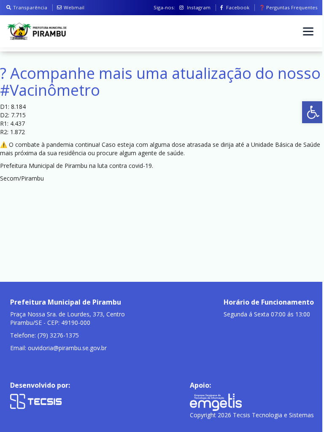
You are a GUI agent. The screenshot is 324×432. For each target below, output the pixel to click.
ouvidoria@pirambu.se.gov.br (67, 348)
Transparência (30, 7)
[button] (313, 112)
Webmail (74, 7)
